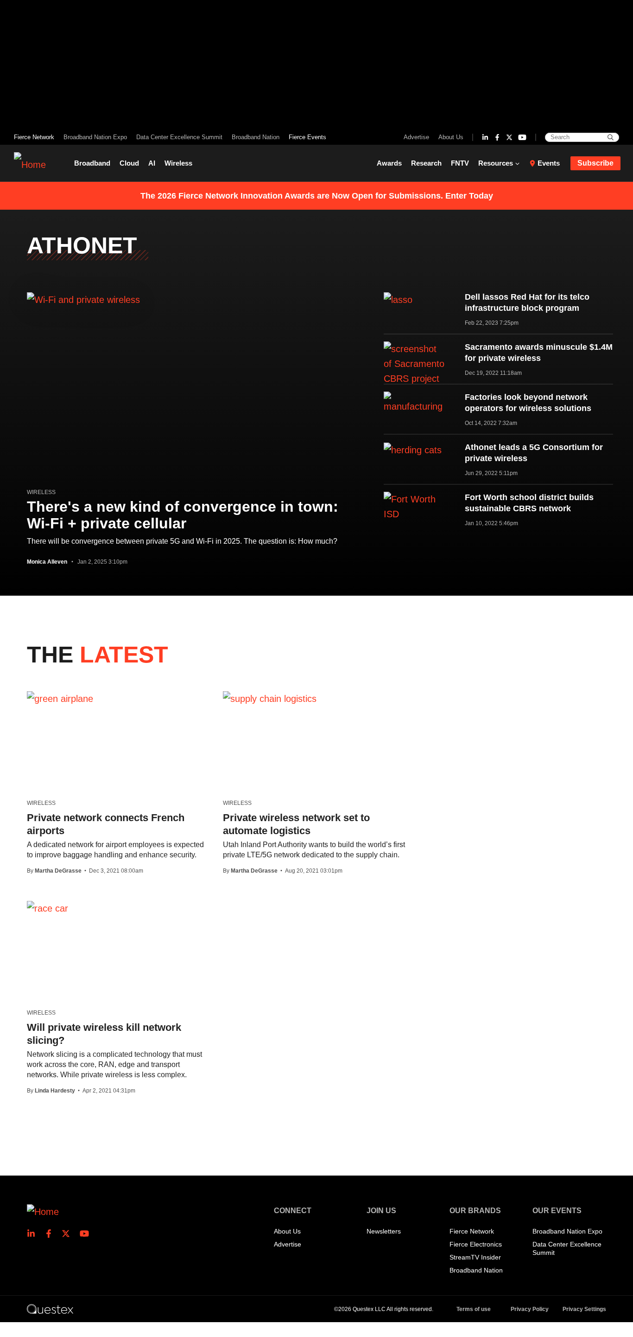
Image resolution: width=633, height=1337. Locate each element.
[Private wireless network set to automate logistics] (269, 698)
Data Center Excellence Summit (179, 137)
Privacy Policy (530, 1309)
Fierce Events (307, 137)
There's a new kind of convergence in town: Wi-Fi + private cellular (182, 515)
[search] (611, 137)
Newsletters (384, 1231)
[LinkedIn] (485, 137)
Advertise (416, 137)
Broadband (92, 163)
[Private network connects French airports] (60, 698)
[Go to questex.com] (50, 1308)
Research (426, 163)
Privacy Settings (584, 1309)
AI (151, 163)
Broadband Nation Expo (95, 137)
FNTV (460, 163)
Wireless (178, 163)
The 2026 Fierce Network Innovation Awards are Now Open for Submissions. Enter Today (316, 195)
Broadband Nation (255, 137)
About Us (450, 137)
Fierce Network (34, 137)
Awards (389, 163)
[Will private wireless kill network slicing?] (47, 908)
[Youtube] (522, 137)
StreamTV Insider (475, 1257)
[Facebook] (497, 137)
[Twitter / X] (509, 137)
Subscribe (595, 163)
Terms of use (473, 1309)
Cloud (129, 163)
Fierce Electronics (475, 1244)
